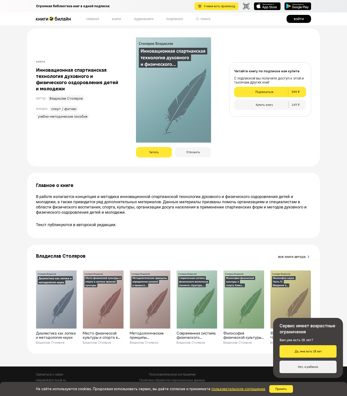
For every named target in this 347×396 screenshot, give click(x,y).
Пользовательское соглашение (172, 374)
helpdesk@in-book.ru (51, 380)
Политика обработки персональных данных (172, 380)
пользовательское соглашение (238, 389)
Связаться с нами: (49, 374)
